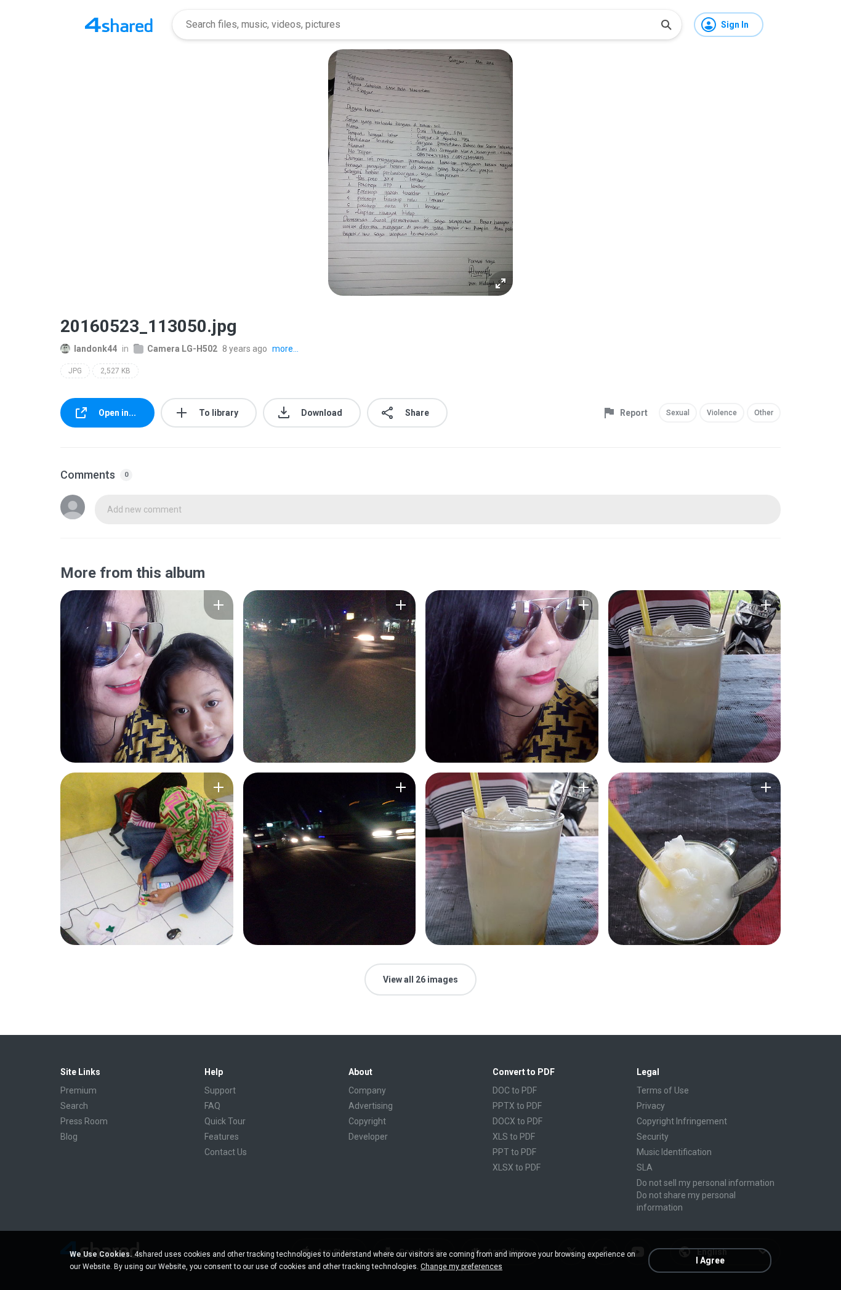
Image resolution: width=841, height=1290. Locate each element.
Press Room (84, 1121)
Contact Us (225, 1152)
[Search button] (666, 24)
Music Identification (674, 1152)
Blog (69, 1137)
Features (221, 1137)
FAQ (212, 1106)
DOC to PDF (515, 1090)
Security (653, 1137)
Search (74, 1106)
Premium (78, 1090)
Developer (368, 1137)
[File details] (146, 676)
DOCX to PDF (517, 1121)
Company (367, 1090)
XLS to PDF (514, 1137)
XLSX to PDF (517, 1167)
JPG (75, 371)
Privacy (651, 1106)
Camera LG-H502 (182, 349)
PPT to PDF (514, 1152)
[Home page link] (119, 24)
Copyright (367, 1121)
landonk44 (95, 349)
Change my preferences (461, 1266)
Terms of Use (663, 1090)
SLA (645, 1167)
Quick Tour (225, 1121)
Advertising (370, 1106)
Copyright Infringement (682, 1121)
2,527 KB (115, 371)
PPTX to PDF (517, 1106)
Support (220, 1090)
